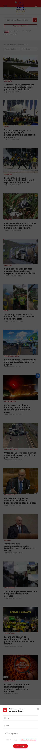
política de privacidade (28, 740)
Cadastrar (20, 746)
